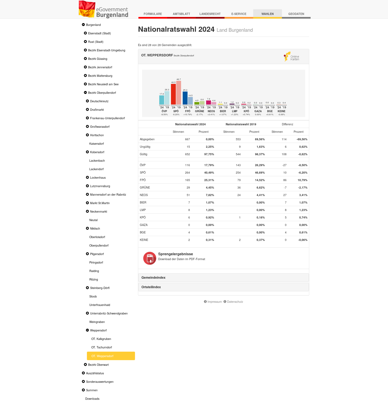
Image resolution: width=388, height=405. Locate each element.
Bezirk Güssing (97, 59)
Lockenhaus (98, 177)
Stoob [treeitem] (93, 296)
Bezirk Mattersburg (100, 76)
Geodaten (296, 14)
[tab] (223, 277)
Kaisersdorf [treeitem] (96, 143)
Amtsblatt (181, 14)
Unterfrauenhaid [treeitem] (99, 305)
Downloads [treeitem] (92, 399)
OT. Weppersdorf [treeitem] (102, 356)
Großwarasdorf (100, 126)
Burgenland (93, 25)
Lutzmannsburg (100, 186)
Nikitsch (95, 228)
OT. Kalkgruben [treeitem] (101, 339)
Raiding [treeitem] (94, 271)
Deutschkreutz (99, 101)
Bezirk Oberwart (98, 365)
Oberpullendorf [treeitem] (99, 245)
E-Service (238, 14)
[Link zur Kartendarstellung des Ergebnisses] (291, 56)
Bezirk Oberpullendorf (102, 93)
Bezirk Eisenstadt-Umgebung (106, 50)
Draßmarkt (97, 110)
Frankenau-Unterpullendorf (107, 118)
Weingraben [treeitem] (97, 322)
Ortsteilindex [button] (151, 287)
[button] (83, 25)
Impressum (214, 302)
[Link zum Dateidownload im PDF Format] (149, 258)
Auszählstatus (95, 373)
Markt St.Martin (100, 203)
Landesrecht (210, 14)
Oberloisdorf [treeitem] (97, 237)
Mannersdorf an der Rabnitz (108, 194)
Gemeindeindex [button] (153, 277)
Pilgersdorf (97, 254)
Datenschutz (234, 302)
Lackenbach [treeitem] (97, 160)
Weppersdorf (98, 330)
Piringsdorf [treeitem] (96, 262)
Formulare (153, 14)
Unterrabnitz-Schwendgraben (109, 313)
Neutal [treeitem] (93, 220)
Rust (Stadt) (95, 42)
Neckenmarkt (98, 211)
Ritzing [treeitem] (93, 279)
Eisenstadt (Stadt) (99, 33)
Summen (92, 390)
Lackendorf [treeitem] (96, 169)
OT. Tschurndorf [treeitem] (101, 347)
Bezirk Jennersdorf (100, 67)
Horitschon (97, 135)
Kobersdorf (97, 152)
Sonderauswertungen (100, 382)
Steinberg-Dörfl (100, 288)
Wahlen (267, 14)
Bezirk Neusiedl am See (103, 84)
